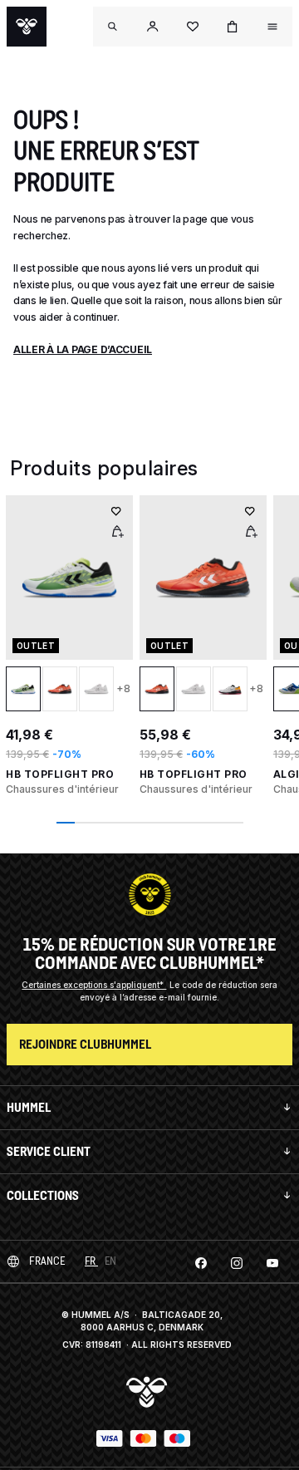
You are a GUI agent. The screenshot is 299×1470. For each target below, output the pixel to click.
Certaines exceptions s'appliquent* (94, 985)
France (47, 1261)
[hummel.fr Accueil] (27, 27)
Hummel (29, 1107)
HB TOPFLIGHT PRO (60, 774)
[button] (153, 27)
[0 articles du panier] (232, 27)
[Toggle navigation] (113, 27)
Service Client (49, 1151)
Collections (43, 1195)
